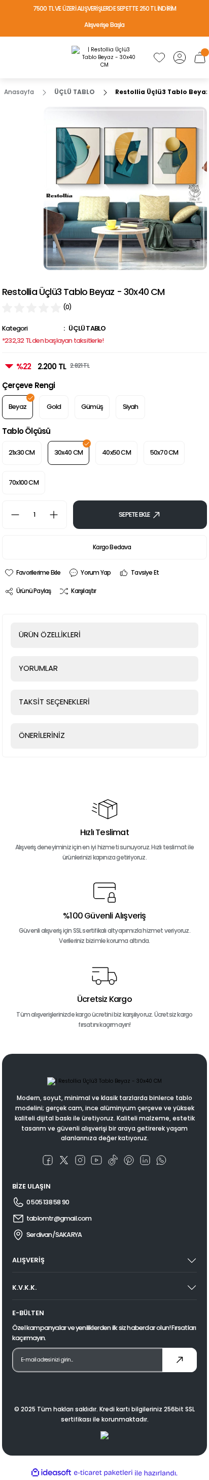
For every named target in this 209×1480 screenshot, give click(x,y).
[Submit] (179, 1360)
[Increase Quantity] (58, 514)
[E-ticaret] (103, 1472)
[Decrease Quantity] (11, 514)
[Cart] (200, 57)
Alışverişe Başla (104, 25)
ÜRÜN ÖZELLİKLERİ (50, 634)
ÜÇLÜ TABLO (87, 328)
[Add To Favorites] (32, 573)
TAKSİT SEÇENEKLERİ (54, 701)
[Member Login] (179, 57)
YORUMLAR (38, 668)
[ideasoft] (51, 1472)
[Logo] (104, 57)
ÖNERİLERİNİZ (42, 735)
